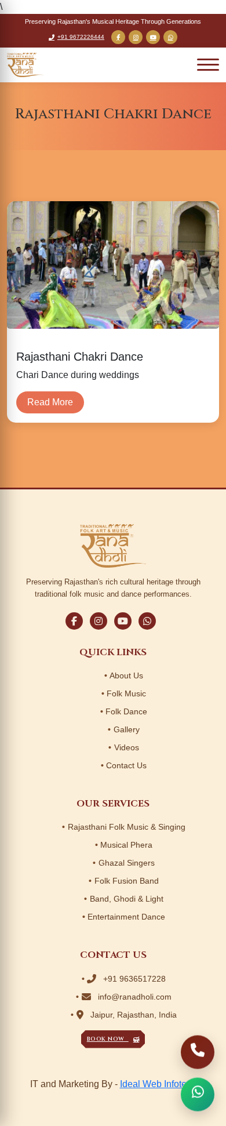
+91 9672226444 (80, 37)
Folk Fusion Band (126, 880)
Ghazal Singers (127, 862)
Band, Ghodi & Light (126, 898)
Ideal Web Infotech (158, 1084)
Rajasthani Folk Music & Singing (126, 826)
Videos (126, 747)
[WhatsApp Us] (197, 1095)
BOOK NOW (108, 1039)
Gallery (127, 729)
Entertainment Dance (126, 916)
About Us (126, 675)
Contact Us (126, 765)
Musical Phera (126, 844)
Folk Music (126, 693)
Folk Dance (126, 711)
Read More (50, 402)
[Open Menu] (208, 65)
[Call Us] (197, 1052)
